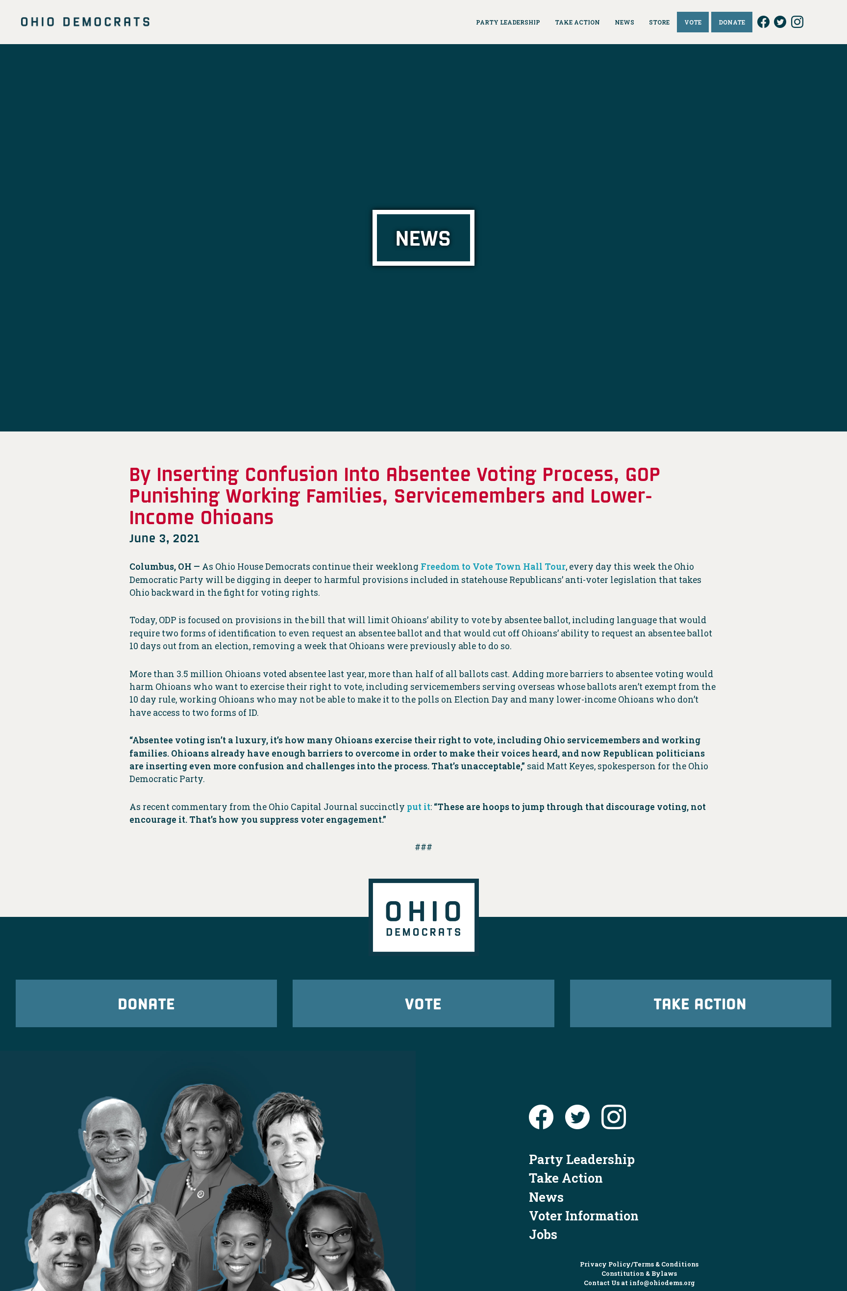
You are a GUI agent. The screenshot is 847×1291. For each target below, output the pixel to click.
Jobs (543, 1234)
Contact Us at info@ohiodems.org (639, 1283)
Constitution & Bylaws (639, 1273)
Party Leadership (582, 1159)
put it (418, 806)
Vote (423, 1003)
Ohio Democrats (85, 22)
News (546, 1197)
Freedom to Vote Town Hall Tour (493, 566)
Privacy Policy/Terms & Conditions (639, 1264)
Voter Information (584, 1215)
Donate (146, 1003)
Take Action (700, 1003)
